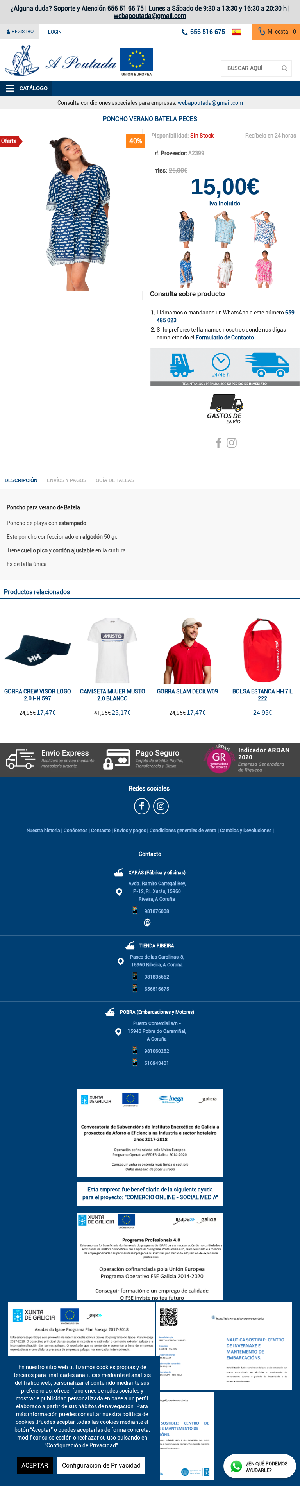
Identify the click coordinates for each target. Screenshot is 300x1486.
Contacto (101, 830)
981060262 (157, 1051)
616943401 (157, 1063)
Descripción (21, 480)
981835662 (157, 977)
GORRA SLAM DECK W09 (187, 691)
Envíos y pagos (130, 830)
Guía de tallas (115, 480)
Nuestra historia (43, 830)
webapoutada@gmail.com (210, 103)
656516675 (157, 989)
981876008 (157, 911)
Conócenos (76, 830)
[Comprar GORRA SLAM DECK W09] (187, 650)
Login (54, 32)
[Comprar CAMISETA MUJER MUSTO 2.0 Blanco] (112, 650)
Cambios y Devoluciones (245, 830)
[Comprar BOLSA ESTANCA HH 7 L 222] (262, 650)
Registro (22, 31)
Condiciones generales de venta (183, 830)
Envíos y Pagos (66, 480)
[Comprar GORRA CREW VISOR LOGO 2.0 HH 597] (37, 650)
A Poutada (13, 44)
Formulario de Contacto (225, 337)
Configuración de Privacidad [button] (101, 1465)
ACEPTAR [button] (34, 1465)
